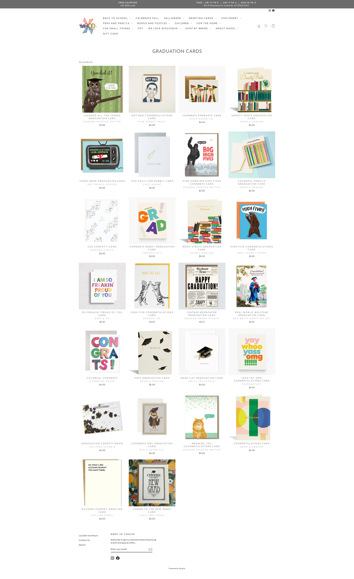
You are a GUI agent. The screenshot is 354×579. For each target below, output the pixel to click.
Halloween (173, 18)
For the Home (208, 23)
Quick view (102, 109)
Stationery (230, 18)
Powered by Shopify (177, 568)
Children (182, 23)
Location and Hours (88, 535)
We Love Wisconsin (163, 28)
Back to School (116, 18)
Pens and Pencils (116, 23)
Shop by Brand (197, 28)
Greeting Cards (201, 18)
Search (82, 544)
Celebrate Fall (147, 18)
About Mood (226, 28)
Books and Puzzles (152, 23)
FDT (141, 28)
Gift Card (110, 33)
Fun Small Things (117, 28)
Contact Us (84, 540)
